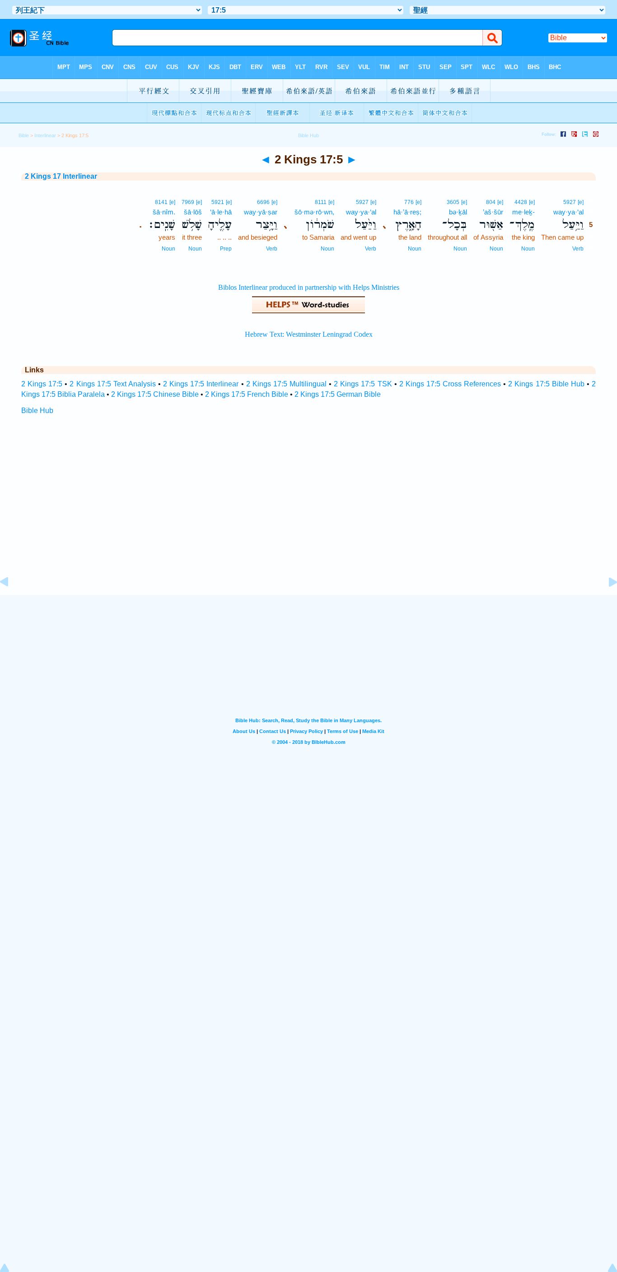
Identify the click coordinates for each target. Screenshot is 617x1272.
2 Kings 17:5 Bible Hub (546, 384)
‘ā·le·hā (221, 212)
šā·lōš (193, 212)
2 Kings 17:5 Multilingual (286, 384)
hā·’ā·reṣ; (407, 212)
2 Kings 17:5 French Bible (246, 394)
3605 (453, 202)
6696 (263, 202)
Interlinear (45, 135)
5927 (569, 202)
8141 (161, 202)
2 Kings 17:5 (41, 384)
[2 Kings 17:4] (11, 602)
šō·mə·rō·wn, (314, 212)
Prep (226, 249)
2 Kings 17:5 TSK (363, 384)
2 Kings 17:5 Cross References (450, 384)
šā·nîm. (164, 212)
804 (490, 202)
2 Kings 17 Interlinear (61, 176)
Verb (578, 249)
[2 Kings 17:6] (605, 602)
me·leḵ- (523, 212)
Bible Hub (37, 410)
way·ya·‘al (568, 212)
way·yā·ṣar (260, 212)
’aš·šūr (493, 212)
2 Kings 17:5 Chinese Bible (155, 394)
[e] (581, 202)
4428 (520, 202)
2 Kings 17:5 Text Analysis (112, 384)
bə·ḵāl (458, 212)
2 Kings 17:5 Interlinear (200, 384)
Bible (24, 135)
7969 (188, 202)
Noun (528, 249)
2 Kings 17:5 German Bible (337, 394)
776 (409, 202)
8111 (321, 202)
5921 (217, 202)
